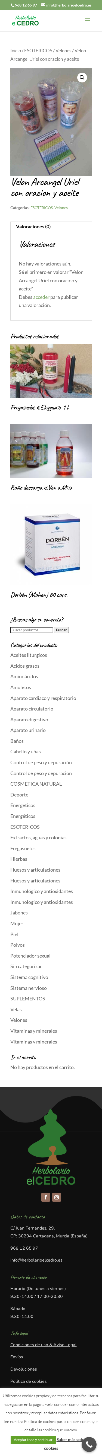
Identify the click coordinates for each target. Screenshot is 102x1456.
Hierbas (18, 859)
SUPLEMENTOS (27, 998)
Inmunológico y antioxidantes (41, 891)
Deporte (19, 795)
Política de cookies (28, 1381)
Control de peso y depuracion (41, 773)
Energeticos (22, 805)
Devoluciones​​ (23, 1369)
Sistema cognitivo (29, 977)
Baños (17, 741)
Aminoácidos (24, 676)
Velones (63, 50)
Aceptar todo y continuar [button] (33, 1440)
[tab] (51, 226)
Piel (14, 934)
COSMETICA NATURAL (36, 784)
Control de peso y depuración (41, 762)
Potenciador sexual (30, 956)
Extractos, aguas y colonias (38, 837)
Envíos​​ (16, 1357)
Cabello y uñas (25, 751)
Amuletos (20, 687)
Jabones (19, 913)
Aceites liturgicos (28, 655)
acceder (41, 297)
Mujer (16, 923)
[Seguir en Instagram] (56, 1197)
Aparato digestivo (29, 719)
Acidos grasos (24, 666)
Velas (16, 1009)
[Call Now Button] (89, 1444)
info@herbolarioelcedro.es (36, 1260)
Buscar (61, 630)
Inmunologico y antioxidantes (41, 902)
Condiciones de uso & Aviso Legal (43, 1345)
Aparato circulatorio (31, 709)
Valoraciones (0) (33, 226)
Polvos (17, 945)
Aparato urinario (28, 730)
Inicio (15, 50)
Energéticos (22, 816)
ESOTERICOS (38, 50)
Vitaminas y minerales (33, 1031)
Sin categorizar (26, 966)
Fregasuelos (23, 848)
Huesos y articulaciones (35, 870)
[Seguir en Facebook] (45, 1197)
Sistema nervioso (28, 988)
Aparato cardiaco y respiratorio (43, 698)
